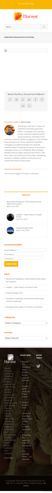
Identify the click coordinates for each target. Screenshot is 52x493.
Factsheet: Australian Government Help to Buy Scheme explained (26, 421)
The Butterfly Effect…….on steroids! (26, 455)
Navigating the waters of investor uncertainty (24, 307)
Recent (26, 195)
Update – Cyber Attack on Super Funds (29, 216)
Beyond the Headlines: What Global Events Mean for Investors (24, 203)
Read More (8, 458)
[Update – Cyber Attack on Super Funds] (10, 215)
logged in (19, 173)
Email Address (10, 250)
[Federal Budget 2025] (10, 228)
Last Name (9, 259)
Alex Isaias (26, 122)
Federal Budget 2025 (24, 228)
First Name (9, 255)
